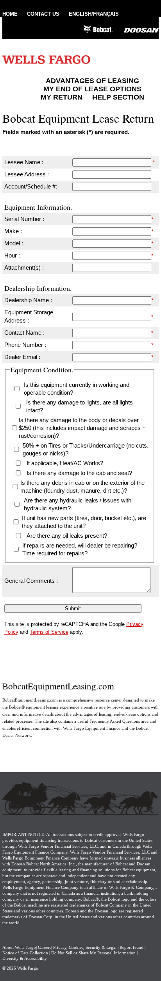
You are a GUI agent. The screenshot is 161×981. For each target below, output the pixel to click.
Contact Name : (24, 332)
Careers (44, 947)
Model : (13, 243)
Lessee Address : (26, 174)
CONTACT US (43, 14)
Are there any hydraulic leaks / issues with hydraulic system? (77, 504)
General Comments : (31, 580)
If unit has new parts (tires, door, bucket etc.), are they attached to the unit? (84, 522)
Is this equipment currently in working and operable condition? (76, 388)
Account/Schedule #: (30, 186)
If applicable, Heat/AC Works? (65, 463)
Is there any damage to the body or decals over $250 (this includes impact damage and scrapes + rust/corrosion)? (82, 428)
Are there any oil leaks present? (67, 535)
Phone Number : (25, 344)
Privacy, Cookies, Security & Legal (84, 947)
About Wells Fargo (19, 947)
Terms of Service (49, 632)
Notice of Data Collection (25, 952)
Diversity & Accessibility (24, 958)
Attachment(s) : (24, 267)
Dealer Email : (22, 357)
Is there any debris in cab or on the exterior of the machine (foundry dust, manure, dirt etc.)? (82, 486)
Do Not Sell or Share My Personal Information (93, 952)
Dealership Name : (28, 300)
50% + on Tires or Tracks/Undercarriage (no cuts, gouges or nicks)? (85, 449)
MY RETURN (61, 97)
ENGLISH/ (94, 14)
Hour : (12, 255)
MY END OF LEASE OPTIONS (92, 89)
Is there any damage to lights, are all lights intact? (79, 406)
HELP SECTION (118, 97)
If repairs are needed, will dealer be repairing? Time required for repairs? (79, 549)
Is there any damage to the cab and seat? (79, 473)
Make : (13, 231)
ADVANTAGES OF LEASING (92, 81)
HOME (10, 14)
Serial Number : (24, 219)
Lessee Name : (23, 162)
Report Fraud (131, 947)
